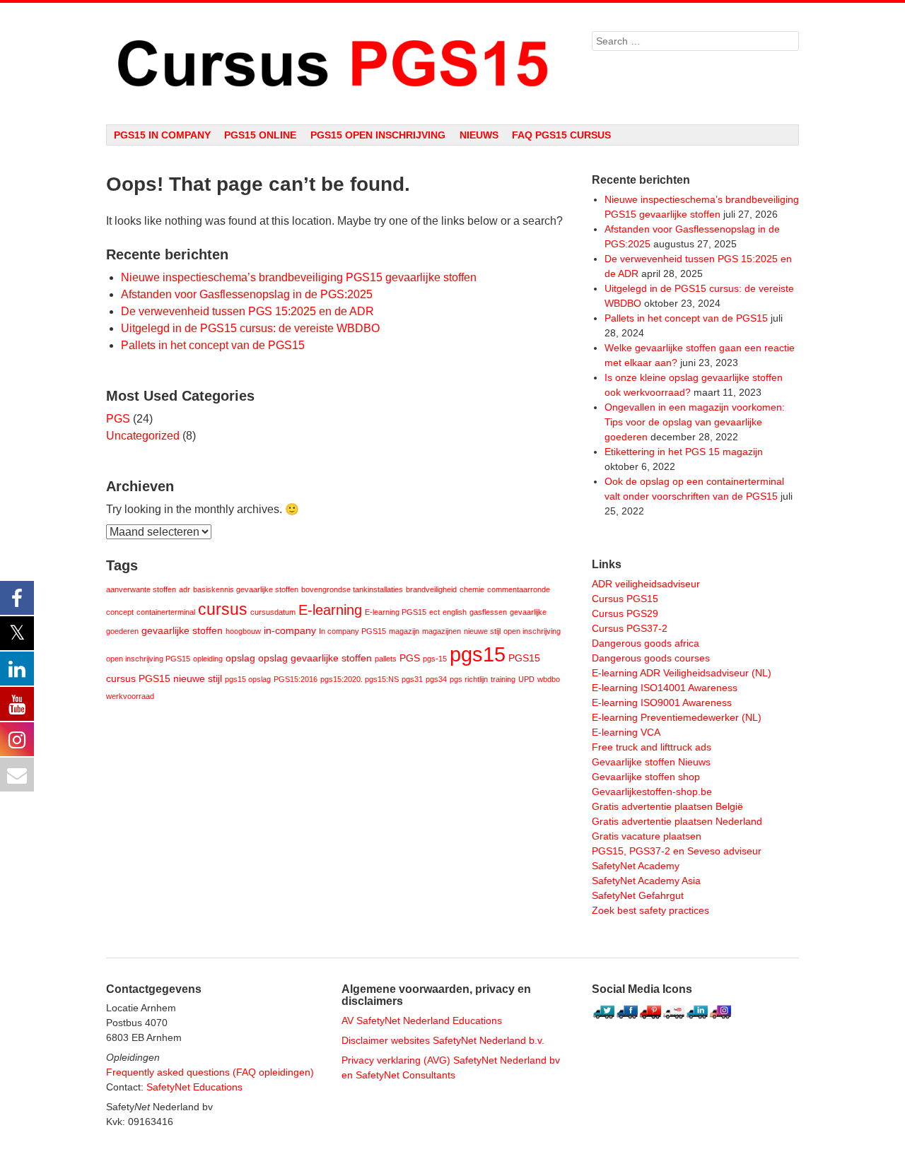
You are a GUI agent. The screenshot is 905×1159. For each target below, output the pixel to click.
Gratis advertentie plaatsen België (667, 806)
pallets (386, 658)
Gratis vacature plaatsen (646, 836)
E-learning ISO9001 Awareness (662, 702)
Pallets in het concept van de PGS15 (213, 345)
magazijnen (441, 631)
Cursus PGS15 (625, 598)
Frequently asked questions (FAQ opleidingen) (210, 1072)
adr (184, 589)
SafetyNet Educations (194, 1087)
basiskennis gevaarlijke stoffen (245, 589)
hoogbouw (243, 631)
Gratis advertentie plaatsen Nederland (677, 821)
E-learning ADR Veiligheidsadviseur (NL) (681, 672)
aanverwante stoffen (141, 589)
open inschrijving (532, 631)
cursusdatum (273, 612)
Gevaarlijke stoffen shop (646, 776)
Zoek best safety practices (650, 910)
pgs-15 (435, 658)
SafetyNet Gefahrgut (638, 895)
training (503, 679)
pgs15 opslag (248, 679)
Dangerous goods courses (651, 658)
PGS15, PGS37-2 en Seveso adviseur (676, 851)
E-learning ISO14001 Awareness (664, 687)
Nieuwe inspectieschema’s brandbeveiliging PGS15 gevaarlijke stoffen (299, 277)
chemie (472, 589)
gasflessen (488, 612)
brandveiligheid (431, 589)
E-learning (330, 610)
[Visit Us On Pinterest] (650, 1019)
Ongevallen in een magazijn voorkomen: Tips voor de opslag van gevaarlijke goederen (695, 421)
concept (120, 612)
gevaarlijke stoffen (182, 630)
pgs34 (436, 679)
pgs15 (478, 654)
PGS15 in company (162, 135)
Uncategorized (143, 436)
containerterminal (165, 612)
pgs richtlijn (469, 679)
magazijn (404, 631)
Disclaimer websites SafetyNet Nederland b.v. (442, 1040)
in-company (290, 630)
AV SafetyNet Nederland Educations (421, 1020)
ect (434, 612)
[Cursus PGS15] (335, 63)
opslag (240, 658)
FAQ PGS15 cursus (561, 135)
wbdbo (548, 679)
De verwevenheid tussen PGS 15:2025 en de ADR (247, 311)
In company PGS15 (352, 631)
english (455, 612)
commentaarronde (518, 589)
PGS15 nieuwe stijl (180, 678)
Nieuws (479, 135)
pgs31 (412, 679)
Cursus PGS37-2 (629, 628)
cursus (222, 609)
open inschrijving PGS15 (148, 658)
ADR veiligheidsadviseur (646, 583)
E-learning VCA (626, 732)
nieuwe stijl (482, 631)
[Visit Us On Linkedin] (696, 1019)
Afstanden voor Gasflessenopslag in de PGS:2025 (247, 294)
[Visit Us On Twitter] (603, 1019)
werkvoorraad (130, 696)
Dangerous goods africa (645, 643)
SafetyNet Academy (635, 865)
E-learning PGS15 (395, 612)
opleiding (208, 658)
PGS (118, 419)
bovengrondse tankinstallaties (352, 589)
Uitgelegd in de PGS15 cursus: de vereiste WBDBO (250, 328)
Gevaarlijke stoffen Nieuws (651, 761)
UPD (526, 679)
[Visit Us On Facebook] (626, 1019)
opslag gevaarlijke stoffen (315, 658)
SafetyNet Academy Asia (646, 880)
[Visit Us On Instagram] (720, 1019)
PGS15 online (260, 135)
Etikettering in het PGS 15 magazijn (684, 451)
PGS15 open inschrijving (377, 135)
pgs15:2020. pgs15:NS (359, 679)
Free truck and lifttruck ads (651, 747)
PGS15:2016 (295, 679)
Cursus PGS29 (625, 613)
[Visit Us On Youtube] (673, 1019)
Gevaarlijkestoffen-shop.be (652, 791)
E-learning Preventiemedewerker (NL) (676, 717)
